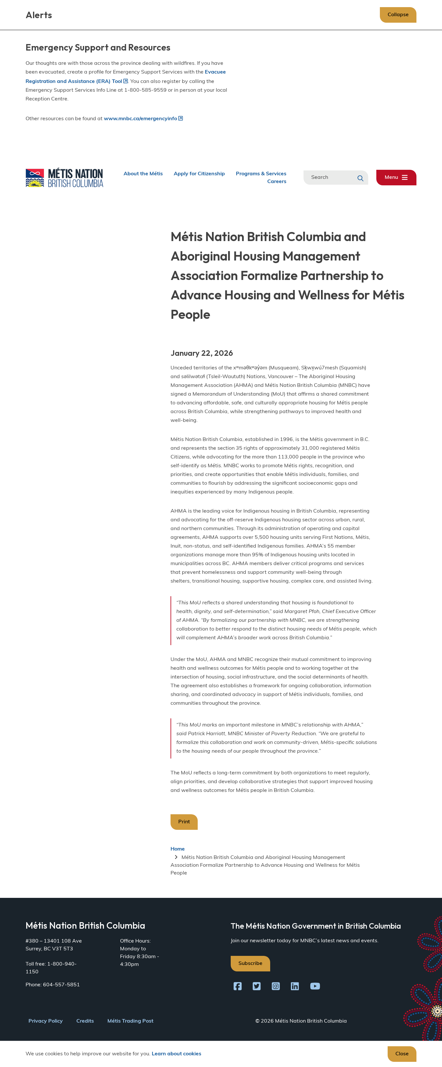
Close (402, 1054)
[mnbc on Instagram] (276, 987)
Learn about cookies (176, 1054)
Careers (276, 181)
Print (184, 822)
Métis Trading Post (130, 1021)
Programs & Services (261, 173)
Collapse (398, 14)
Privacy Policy (45, 1021)
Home (178, 849)
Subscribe (250, 963)
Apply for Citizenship (199, 173)
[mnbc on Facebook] (238, 987)
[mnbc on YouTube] (315, 987)
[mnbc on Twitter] (257, 987)
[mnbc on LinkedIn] (295, 987)
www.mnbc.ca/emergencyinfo (140, 119)
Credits (85, 1021)
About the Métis (143, 173)
